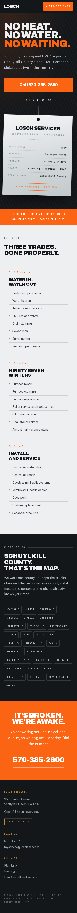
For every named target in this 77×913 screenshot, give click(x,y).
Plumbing (10, 865)
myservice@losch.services (21, 847)
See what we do (38, 100)
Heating (9, 871)
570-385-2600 (59, 6)
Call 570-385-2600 (38, 84)
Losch (11, 6)
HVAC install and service (20, 877)
